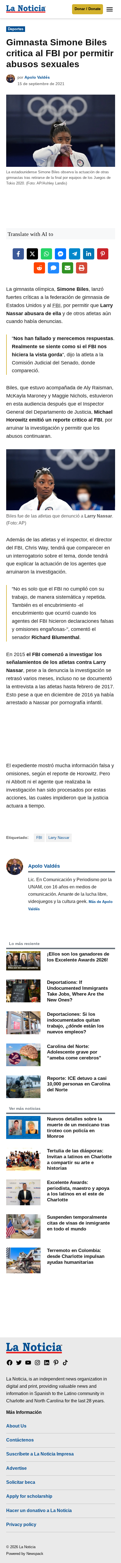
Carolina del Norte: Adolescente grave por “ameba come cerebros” (74, 1052)
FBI (39, 838)
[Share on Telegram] (74, 253)
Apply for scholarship (29, 1496)
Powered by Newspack (24, 1554)
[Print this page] (81, 267)
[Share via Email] (67, 267)
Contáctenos (20, 1439)
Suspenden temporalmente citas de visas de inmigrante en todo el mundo (78, 1222)
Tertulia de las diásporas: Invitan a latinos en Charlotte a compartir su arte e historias (79, 1159)
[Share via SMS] (53, 267)
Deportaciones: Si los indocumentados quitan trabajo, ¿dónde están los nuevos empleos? (75, 1022)
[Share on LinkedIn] (88, 253)
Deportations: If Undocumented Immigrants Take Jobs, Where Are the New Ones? (77, 990)
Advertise (16, 1468)
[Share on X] (32, 253)
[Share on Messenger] (60, 253)
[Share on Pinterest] (102, 253)
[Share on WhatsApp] (46, 253)
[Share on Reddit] (39, 267)
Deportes (15, 29)
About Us (16, 1425)
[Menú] (110, 9)
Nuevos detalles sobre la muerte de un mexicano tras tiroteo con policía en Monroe (78, 1127)
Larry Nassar (58, 838)
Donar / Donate (87, 9)
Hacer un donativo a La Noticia (39, 1510)
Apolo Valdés (37, 77)
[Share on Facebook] (18, 253)
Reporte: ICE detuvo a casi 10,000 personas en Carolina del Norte (78, 1083)
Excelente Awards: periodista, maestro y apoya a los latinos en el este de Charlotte (78, 1191)
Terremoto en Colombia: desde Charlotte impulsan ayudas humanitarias (75, 1256)
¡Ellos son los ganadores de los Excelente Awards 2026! (78, 957)
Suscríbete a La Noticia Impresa (40, 1453)
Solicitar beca (20, 1482)
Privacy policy (21, 1524)
